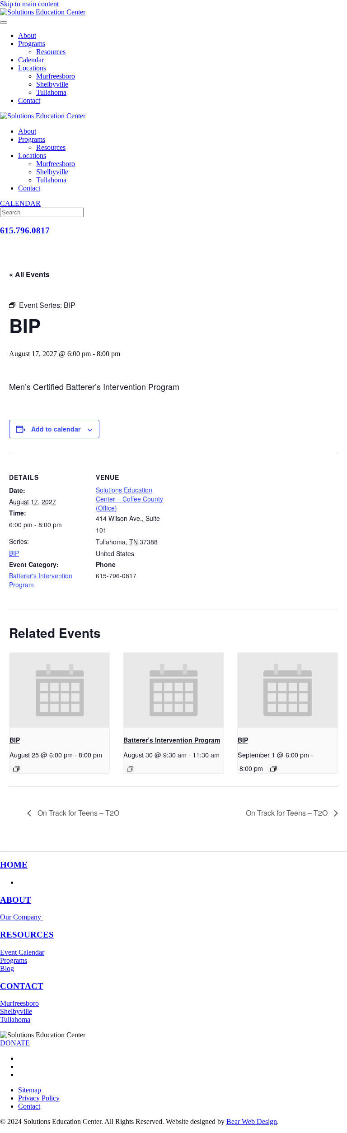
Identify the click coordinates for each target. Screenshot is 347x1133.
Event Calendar (22, 952)
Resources (51, 52)
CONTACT (21, 986)
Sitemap (29, 1090)
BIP (14, 552)
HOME (14, 864)
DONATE (15, 1043)
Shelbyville (52, 84)
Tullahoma (51, 92)
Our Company (21, 917)
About (27, 35)
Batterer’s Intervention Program (171, 739)
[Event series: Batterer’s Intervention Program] (130, 768)
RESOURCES (27, 934)
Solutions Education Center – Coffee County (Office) (129, 498)
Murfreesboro (55, 76)
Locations (32, 68)
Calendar (31, 60)
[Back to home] (42, 12)
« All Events (29, 274)
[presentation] (59, 690)
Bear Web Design (251, 1121)
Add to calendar (55, 428)
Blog (7, 968)
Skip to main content (29, 4)
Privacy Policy (39, 1098)
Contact (29, 100)
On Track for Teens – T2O (77, 813)
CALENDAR (20, 203)
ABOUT (15, 900)
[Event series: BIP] (16, 768)
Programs (31, 43)
